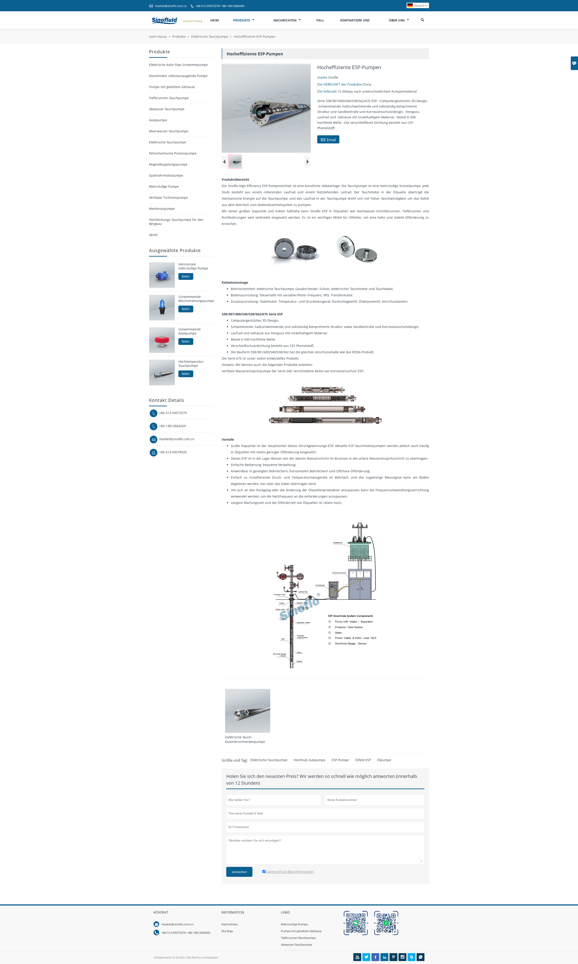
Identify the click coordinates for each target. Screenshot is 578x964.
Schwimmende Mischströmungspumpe (196, 299)
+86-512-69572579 (173, 413)
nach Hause (158, 36)
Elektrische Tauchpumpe (209, 36)
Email (328, 139)
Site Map (227, 931)
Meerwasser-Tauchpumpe (168, 131)
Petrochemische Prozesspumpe (172, 153)
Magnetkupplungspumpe (168, 164)
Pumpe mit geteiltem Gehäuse (172, 87)
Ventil (153, 235)
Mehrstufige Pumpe (164, 186)
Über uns (397, 20)
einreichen (239, 872)
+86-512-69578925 (173, 452)
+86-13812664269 (172, 426)
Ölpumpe (384, 760)
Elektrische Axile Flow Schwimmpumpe (178, 65)
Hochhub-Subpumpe (309, 760)
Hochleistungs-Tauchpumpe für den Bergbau (176, 222)
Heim (214, 20)
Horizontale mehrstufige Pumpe (193, 266)
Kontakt (161, 912)
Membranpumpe (162, 208)
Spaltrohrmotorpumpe (166, 175)
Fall (320, 20)
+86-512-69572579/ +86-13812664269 (220, 6)
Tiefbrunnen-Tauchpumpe (169, 98)
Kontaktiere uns (355, 20)
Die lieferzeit (327, 91)
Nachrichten (285, 20)
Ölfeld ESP (363, 760)
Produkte (242, 20)
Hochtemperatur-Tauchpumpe (191, 364)
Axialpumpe (158, 120)
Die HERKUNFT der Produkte (339, 84)
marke (322, 77)
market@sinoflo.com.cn (171, 6)
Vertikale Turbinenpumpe (168, 197)
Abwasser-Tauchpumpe (166, 109)
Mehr (186, 276)
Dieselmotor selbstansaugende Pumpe (178, 76)
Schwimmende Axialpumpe (189, 331)
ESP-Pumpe (340, 760)
